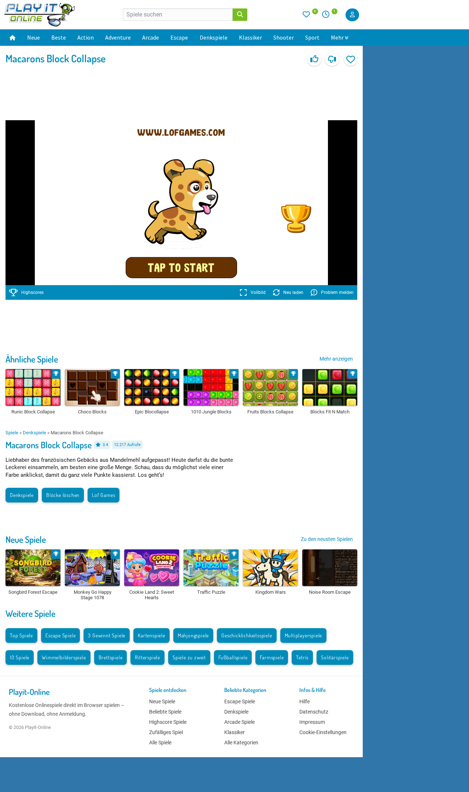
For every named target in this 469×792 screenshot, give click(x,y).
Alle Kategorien (241, 742)
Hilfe (304, 701)
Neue (33, 37)
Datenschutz (313, 712)
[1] (328, 16)
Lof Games (103, 495)
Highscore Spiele (168, 722)
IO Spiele (19, 657)
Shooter (283, 37)
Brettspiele (111, 657)
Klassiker (250, 37)
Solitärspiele (334, 657)
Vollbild (258, 292)
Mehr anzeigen (336, 359)
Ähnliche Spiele (31, 359)
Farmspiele (272, 657)
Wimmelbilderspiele (64, 657)
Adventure (118, 37)
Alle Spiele (160, 742)
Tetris (302, 657)
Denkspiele (214, 37)
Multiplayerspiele (303, 635)
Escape (179, 37)
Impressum (312, 722)
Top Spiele (21, 635)
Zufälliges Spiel (166, 732)
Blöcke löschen (63, 495)
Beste (58, 37)
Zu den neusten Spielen (327, 539)
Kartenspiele (151, 635)
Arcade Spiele (239, 722)
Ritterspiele (147, 657)
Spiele (11, 432)
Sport (312, 37)
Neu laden (293, 292)
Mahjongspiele (193, 635)
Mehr (337, 37)
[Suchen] (240, 14)
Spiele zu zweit (189, 657)
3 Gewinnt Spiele (106, 635)
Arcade (150, 37)
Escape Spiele (60, 635)
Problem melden (337, 292)
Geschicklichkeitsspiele (246, 635)
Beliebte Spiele (165, 712)
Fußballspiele (232, 657)
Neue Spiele (25, 539)
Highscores (32, 292)
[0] (310, 16)
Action (85, 37)
